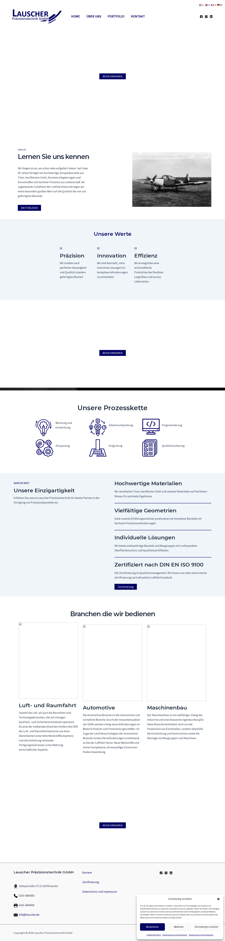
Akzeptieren (152, 926)
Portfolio (116, 16)
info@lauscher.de (29, 914)
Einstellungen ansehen (206, 926)
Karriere (87, 872)
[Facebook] (201, 16)
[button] (218, 899)
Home (75, 16)
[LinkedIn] (211, 16)
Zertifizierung (126, 586)
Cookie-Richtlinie (154, 935)
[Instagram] (206, 16)
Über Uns (93, 16)
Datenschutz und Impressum (174, 935)
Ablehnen (179, 926)
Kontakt (138, 16)
